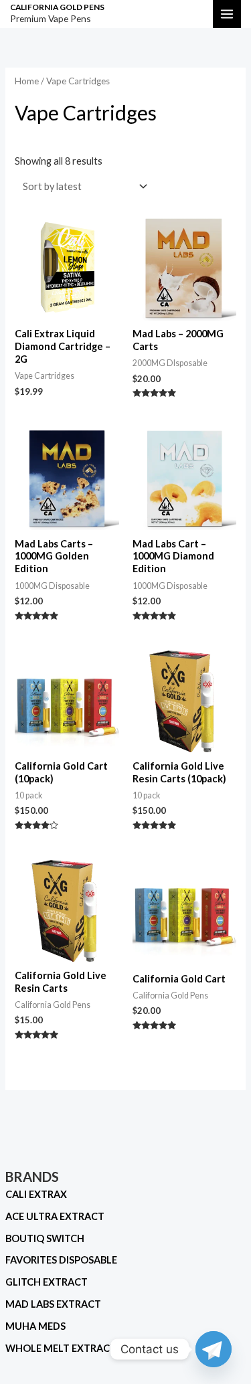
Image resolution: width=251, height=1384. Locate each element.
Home (27, 81)
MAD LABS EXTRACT (53, 1304)
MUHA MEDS (35, 1326)
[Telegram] (213, 1349)
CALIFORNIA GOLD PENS (57, 7)
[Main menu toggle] (227, 14)
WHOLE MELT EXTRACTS (63, 1348)
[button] (192, 14)
